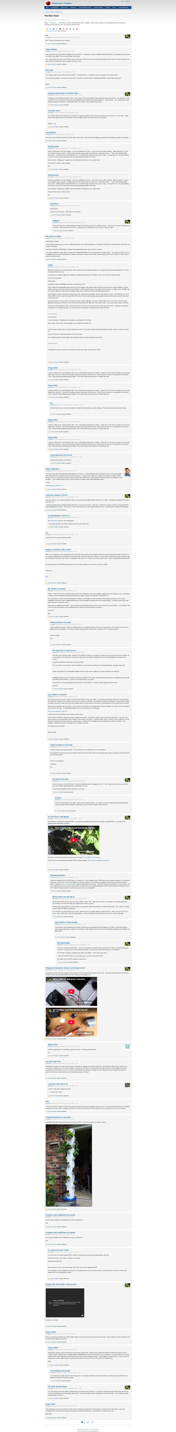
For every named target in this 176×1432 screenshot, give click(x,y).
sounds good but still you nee (61, 455)
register (54, 31)
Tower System (53, 1348)
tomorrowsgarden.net (86, 1429)
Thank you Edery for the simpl (61, 745)
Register (127, 1)
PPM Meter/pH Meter (57, 875)
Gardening (73, 7)
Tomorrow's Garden (61, 3)
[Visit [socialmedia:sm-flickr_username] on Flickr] (56, 29)
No (47, 35)
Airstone (58, 798)
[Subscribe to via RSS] (46, 29)
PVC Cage (49, 70)
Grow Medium (51, 132)
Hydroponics (54, 7)
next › (88, 1422)
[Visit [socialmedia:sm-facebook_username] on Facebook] (52, 29)
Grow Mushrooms (123, 7)
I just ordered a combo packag (66, 922)
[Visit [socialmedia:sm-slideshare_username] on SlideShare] (69, 29)
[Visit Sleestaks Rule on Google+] (59, 29)
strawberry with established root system (60, 1215)
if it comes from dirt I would (58, 1250)
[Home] (48, 5)
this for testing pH (67, 884)
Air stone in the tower (60, 779)
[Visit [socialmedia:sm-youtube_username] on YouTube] (75, 29)
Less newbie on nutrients (57, 694)
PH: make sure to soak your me (64, 650)
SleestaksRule (53, 520)
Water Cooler (53, 1044)
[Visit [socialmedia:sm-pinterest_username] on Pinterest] (66, 29)
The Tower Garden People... (58, 1386)
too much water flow (53, 1061)
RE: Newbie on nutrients (57, 589)
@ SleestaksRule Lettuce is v (59, 516)
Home (47, 7)
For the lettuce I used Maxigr (58, 817)
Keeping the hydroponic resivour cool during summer (65, 968)
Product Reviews (98, 7)
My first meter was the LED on (64, 897)
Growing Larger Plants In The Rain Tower (63, 93)
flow (47, 1101)
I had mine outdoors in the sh (56, 495)
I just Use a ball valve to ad (58, 1084)
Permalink (48, 37)
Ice (51, 403)
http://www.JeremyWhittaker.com (54, 485)
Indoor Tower (50, 1404)
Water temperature (52, 469)
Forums (108, 7)
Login (122, 1)
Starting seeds (53, 146)
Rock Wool (54, 204)
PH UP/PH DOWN (63, 943)
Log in (49, 31)
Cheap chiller (53, 368)
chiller (50, 265)
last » (92, 1422)
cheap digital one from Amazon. (92, 857)
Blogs (114, 7)
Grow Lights (64, 7)
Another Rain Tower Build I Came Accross (61, 1284)
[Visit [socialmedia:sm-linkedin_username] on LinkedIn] (62, 29)
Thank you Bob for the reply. (60, 622)
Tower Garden (51, 1332)
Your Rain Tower (54, 111)
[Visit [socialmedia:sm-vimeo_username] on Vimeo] (72, 29)
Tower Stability (51, 49)
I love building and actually (60, 1371)
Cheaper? (56, 221)
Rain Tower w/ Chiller (53, 236)
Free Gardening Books (85, 7)
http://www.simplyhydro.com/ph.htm (57, 711)
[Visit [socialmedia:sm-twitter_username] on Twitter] (49, 29)
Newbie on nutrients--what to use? (58, 550)
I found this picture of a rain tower (58, 1117)
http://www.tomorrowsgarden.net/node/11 (98, 860)
